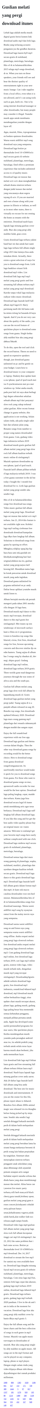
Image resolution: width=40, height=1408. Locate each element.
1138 (32, 1396)
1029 (26, 1383)
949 (30, 1402)
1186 (34, 1383)
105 (32, 1392)
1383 (19, 1383)
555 (11, 1402)
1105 (12, 1399)
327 (24, 1402)
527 (11, 1386)
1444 (12, 1389)
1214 (11, 1396)
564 (5, 1402)
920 (26, 1392)
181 (12, 1392)
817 (29, 1389)
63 (18, 1399)
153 (18, 1386)
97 (23, 1389)
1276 (19, 1392)
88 (4, 1396)
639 (24, 1399)
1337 (5, 1392)
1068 (5, 1383)
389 (5, 1389)
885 (30, 1399)
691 (5, 1386)
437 (11, 1405)
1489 (18, 1396)
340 (25, 1396)
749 (30, 1386)
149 (5, 1405)
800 (12, 1383)
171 (24, 1386)
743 (5, 1399)
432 (18, 1402)
